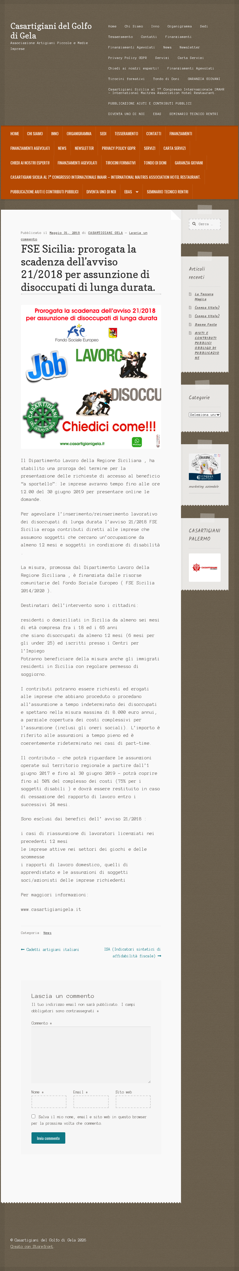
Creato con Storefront (31, 1247)
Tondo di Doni (166, 79)
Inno (155, 26)
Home (112, 26)
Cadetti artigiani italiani (53, 950)
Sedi (204, 26)
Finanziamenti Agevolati (131, 47)
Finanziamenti (179, 37)
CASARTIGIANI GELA (105, 233)
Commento (41, 1023)
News (168, 47)
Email (80, 1092)
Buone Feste (206, 324)
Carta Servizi (191, 58)
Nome (37, 1092)
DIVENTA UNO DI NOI (126, 114)
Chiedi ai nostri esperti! (133, 68)
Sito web (124, 1092)
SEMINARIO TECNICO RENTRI (194, 114)
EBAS (157, 114)
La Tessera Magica (204, 296)
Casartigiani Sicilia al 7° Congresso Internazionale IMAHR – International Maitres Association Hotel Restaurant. (166, 91)
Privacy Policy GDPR (127, 58)
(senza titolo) (207, 307)
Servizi (162, 58)
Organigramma (180, 26)
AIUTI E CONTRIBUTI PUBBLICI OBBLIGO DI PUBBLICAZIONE (207, 345)
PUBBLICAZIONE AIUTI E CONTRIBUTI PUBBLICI (150, 103)
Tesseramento (120, 37)
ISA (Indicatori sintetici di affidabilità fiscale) (132, 952)
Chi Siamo (134, 26)
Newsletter (190, 47)
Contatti (149, 37)
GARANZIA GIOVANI (204, 79)
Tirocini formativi (126, 79)
